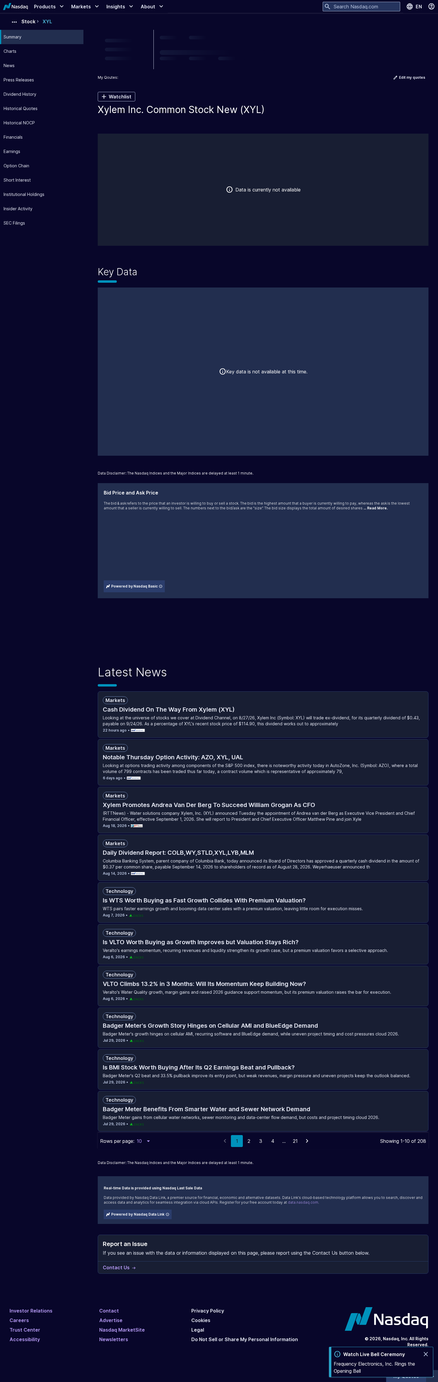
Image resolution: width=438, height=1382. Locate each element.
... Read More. (376, 508)
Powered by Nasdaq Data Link (137, 1214)
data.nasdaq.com (303, 1202)
